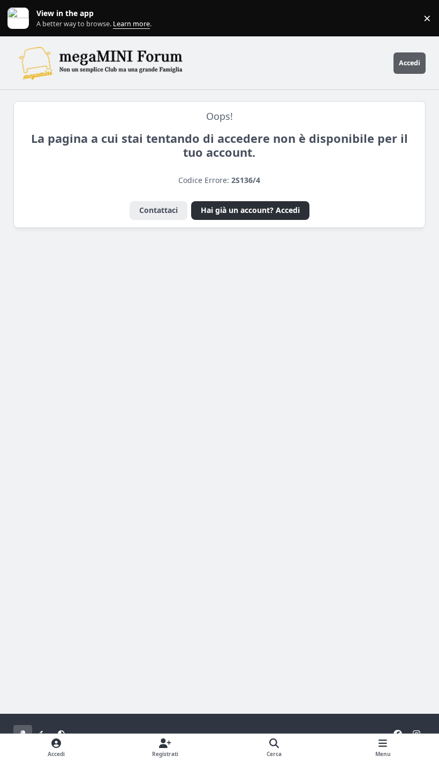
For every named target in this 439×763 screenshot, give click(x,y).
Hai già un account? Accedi (250, 210)
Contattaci (158, 210)
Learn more (20, 18)
